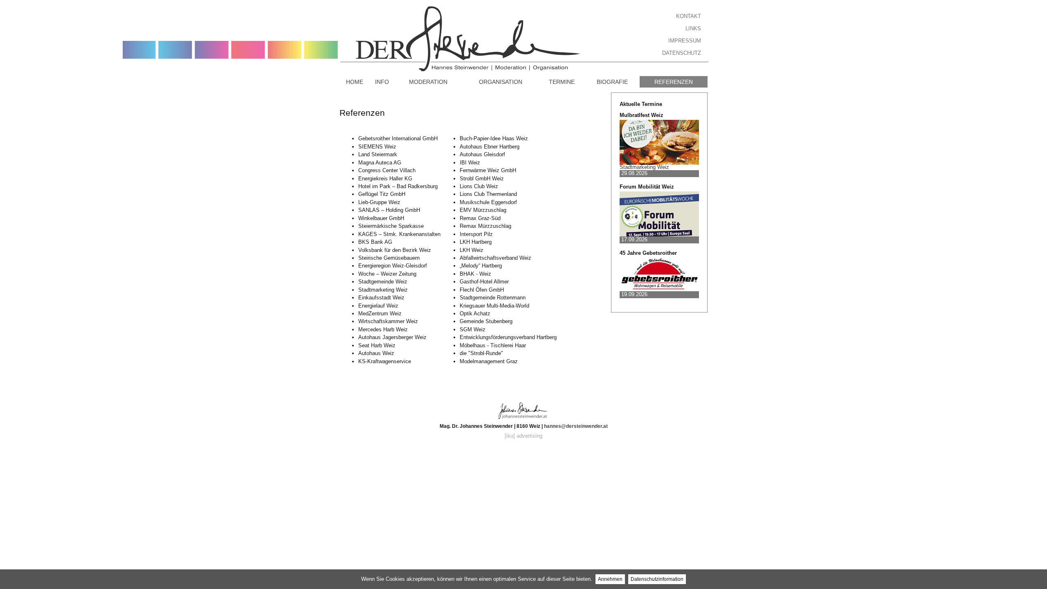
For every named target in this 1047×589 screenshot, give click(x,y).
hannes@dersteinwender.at (576, 426)
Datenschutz (681, 53)
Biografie (612, 82)
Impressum (684, 41)
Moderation (428, 82)
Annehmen (610, 579)
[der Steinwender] (357, 36)
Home (354, 82)
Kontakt (688, 16)
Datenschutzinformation (657, 579)
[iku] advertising (523, 436)
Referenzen (673, 82)
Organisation (500, 82)
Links (693, 28)
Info (382, 82)
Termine (562, 82)
